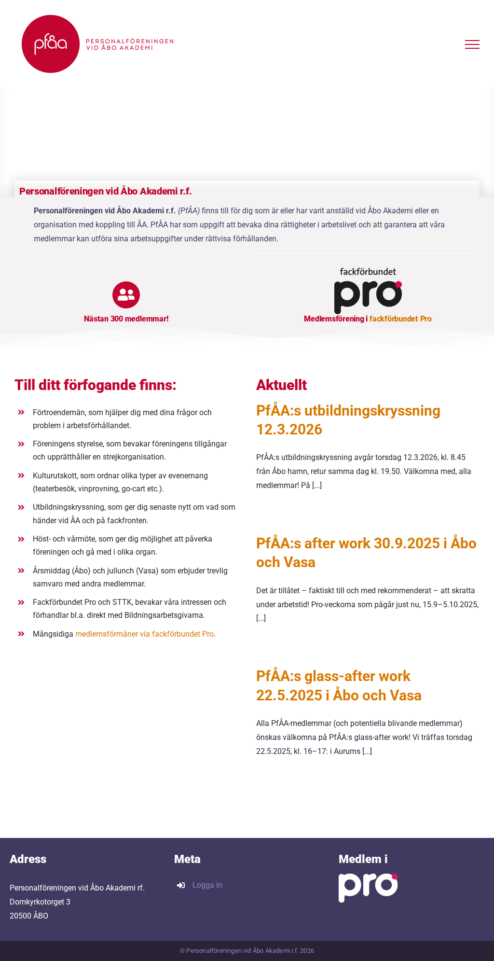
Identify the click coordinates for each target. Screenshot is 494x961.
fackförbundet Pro (401, 318)
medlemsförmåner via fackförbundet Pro (144, 634)
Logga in (207, 885)
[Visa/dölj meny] (472, 44)
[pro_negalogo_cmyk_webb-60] (368, 877)
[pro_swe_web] (368, 271)
